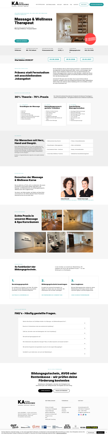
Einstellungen (91, 432)
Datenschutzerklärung (61, 433)
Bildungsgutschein (66, 407)
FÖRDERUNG (65, 400)
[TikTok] (83, 415)
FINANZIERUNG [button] (19, 264)
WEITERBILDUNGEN (50, 400)
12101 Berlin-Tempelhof (84, 409)
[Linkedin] (86, 415)
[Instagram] (81, 415)
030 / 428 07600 (82, 410)
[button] (84, 4)
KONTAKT (80, 400)
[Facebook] (79, 415)
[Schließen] (106, 432)
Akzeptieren (100, 432)
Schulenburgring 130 (83, 407)
